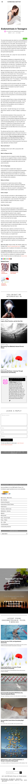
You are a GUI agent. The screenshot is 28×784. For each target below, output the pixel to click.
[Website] (10, 400)
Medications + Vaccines (5, 511)
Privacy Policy (18, 779)
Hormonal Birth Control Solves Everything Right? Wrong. (12, 721)
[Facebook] (14, 769)
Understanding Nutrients (6, 526)
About (22, 780)
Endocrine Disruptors (5, 502)
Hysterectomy (4, 506)
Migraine (2, 513)
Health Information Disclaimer (8, 780)
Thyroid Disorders (4, 524)
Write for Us (4, 781)
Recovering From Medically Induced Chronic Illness (12, 347)
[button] (21, 772)
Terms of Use (24, 256)
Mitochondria (3, 515)
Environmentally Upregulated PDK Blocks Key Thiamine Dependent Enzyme (12, 693)
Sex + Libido (3, 522)
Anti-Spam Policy (12, 779)
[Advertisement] (14, 552)
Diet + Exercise (4, 500)
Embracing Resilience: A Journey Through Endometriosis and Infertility (12, 371)
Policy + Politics (4, 520)
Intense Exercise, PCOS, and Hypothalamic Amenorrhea (11, 642)
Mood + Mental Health (5, 517)
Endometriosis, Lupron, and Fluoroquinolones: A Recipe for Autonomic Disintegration (12, 760)
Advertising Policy (4, 779)
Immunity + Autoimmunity (6, 508)
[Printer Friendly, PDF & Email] (25, 37)
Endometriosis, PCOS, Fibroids (7, 504)
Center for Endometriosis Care (16, 31)
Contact (25, 780)
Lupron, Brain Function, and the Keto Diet (12, 321)
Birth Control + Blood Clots (6, 497)
